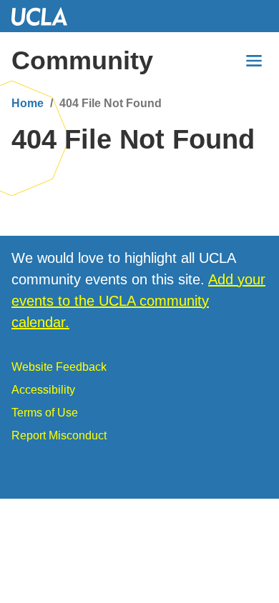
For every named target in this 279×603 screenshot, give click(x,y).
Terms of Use (44, 413)
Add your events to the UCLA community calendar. (138, 300)
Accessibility (43, 390)
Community (82, 60)
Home (27, 103)
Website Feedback (59, 367)
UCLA (45, 16)
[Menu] (254, 60)
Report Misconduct (59, 435)
